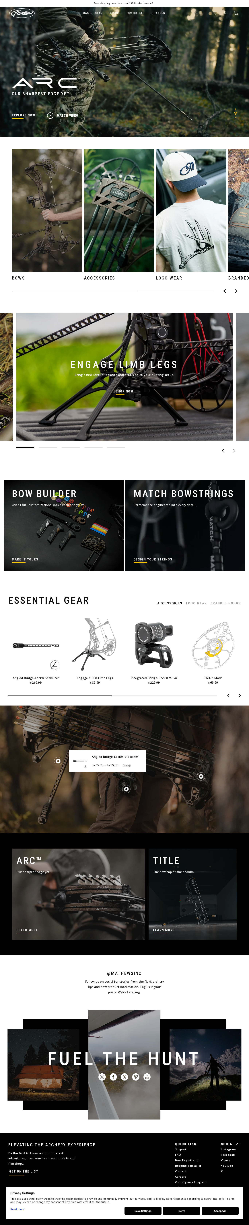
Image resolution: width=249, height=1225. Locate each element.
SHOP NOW (124, 391)
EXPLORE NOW (23, 115)
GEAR (98, 13)
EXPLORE (114, 13)
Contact (181, 1171)
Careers (180, 1176)
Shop (127, 765)
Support (180, 1149)
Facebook (228, 1154)
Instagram (228, 1149)
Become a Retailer (188, 1165)
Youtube (227, 1165)
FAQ (178, 1154)
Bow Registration (187, 1160)
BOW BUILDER (136, 13)
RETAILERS (158, 13)
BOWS (85, 13)
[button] (214, 13)
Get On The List (23, 1171)
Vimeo (225, 1160)
